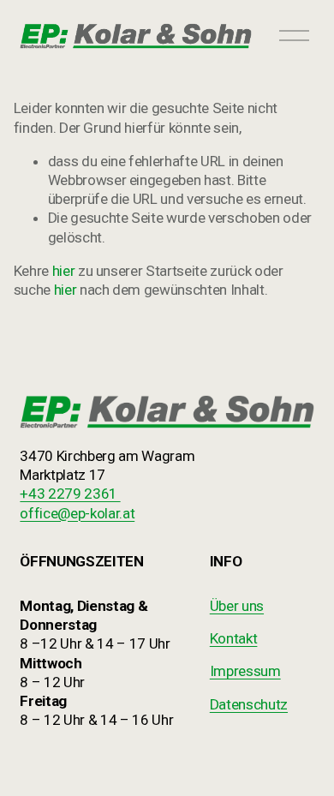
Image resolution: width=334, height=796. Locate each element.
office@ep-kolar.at (77, 513)
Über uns (237, 605)
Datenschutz (249, 704)
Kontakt (234, 638)
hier (63, 270)
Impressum (245, 670)
